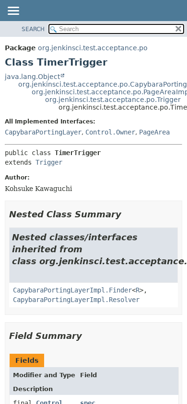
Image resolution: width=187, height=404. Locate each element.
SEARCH (33, 29)
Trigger (48, 162)
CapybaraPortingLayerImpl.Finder (72, 290)
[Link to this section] (128, 214)
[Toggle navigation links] (13, 11)
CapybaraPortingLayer (43, 132)
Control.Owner (110, 132)
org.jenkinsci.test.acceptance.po (93, 48)
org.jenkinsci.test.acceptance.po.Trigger (113, 99)
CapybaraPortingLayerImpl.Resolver (76, 299)
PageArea (154, 132)
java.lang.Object (32, 76)
